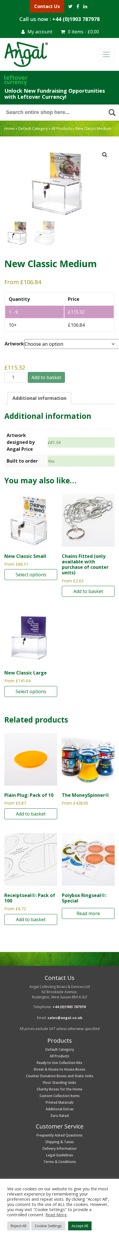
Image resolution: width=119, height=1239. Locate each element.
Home (9, 128)
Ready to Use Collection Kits (59, 1062)
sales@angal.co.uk (64, 1017)
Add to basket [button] (88, 591)
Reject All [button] (18, 1225)
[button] (105, 155)
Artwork (14, 344)
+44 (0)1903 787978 (76, 19)
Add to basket (46, 377)
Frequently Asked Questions (59, 1135)
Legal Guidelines (59, 1155)
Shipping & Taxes (59, 1141)
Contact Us (47, 6)
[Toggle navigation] (106, 54)
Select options (31, 574)
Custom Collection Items (60, 1095)
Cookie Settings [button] (48, 1225)
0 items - (83, 31)
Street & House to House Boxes (59, 1069)
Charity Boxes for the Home (59, 1089)
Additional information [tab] (39, 398)
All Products (61, 128)
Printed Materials (60, 1102)
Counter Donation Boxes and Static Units (59, 1075)
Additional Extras (60, 1109)
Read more (88, 913)
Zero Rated (59, 1115)
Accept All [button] (80, 1225)
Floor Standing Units (59, 1082)
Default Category (33, 128)
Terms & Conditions (59, 1161)
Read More (56, 1214)
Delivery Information (59, 1148)
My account (39, 31)
